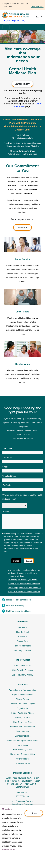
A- (42, 17)
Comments (7, 511)
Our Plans (22, 627)
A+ (37, 17)
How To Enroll (22, 632)
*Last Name (7, 457)
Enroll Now (23, 636)
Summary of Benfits (22, 650)
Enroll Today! (22, 83)
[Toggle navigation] (6, 26)
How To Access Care (22, 722)
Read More (7, 849)
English (7, 20)
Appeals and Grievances (23, 694)
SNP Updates (22, 758)
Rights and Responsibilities (22, 754)
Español (15, 20)
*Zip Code (6, 485)
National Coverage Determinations (22, 740)
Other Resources (22, 763)
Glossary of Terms (22, 717)
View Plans (22, 227)
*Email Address (9, 475)
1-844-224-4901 (37, 6)
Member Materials (22, 735)
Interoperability (22, 731)
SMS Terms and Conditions (18, 610)
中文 (23, 20)
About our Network (22, 665)
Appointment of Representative (22, 689)
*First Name (7, 448)
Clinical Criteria (22, 699)
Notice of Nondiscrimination (18, 599)
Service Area (22, 641)
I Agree (34, 813)
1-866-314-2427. (22, 792)
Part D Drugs (22, 744)
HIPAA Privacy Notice (22, 749)
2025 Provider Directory (22, 670)
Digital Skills (22, 708)
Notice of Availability (15, 605)
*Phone (5, 466)
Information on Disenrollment (22, 726)
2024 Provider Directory (22, 674)
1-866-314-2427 (23, 434)
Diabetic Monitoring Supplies (22, 703)
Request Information (23, 645)
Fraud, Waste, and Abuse (22, 712)
